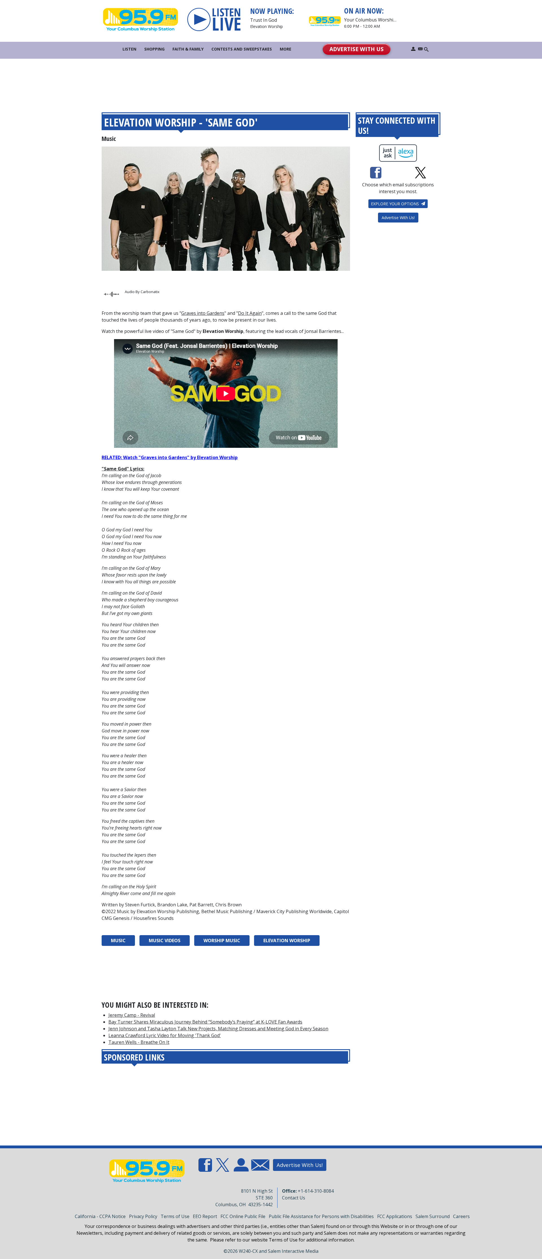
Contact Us (293, 1198)
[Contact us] (420, 49)
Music (109, 138)
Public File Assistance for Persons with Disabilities (321, 1216)
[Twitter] (420, 172)
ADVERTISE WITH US (356, 49)
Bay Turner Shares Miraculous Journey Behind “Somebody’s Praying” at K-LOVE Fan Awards (205, 1022)
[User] (413, 49)
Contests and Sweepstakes (241, 49)
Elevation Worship (286, 940)
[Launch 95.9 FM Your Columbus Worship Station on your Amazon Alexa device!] (398, 153)
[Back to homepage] (140, 19)
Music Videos (164, 940)
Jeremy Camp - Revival (131, 1015)
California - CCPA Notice (100, 1216)
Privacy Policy (143, 1216)
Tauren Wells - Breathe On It (138, 1042)
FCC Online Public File (242, 1216)
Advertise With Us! (398, 217)
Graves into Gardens (202, 313)
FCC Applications (394, 1216)
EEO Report (205, 1216)
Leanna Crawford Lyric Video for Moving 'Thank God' (164, 1035)
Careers (461, 1216)
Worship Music (222, 940)
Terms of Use (175, 1216)
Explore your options (395, 203)
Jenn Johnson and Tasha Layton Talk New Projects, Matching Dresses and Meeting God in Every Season (218, 1028)
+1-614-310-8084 (316, 1191)
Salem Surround (433, 1216)
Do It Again (250, 313)
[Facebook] (375, 172)
